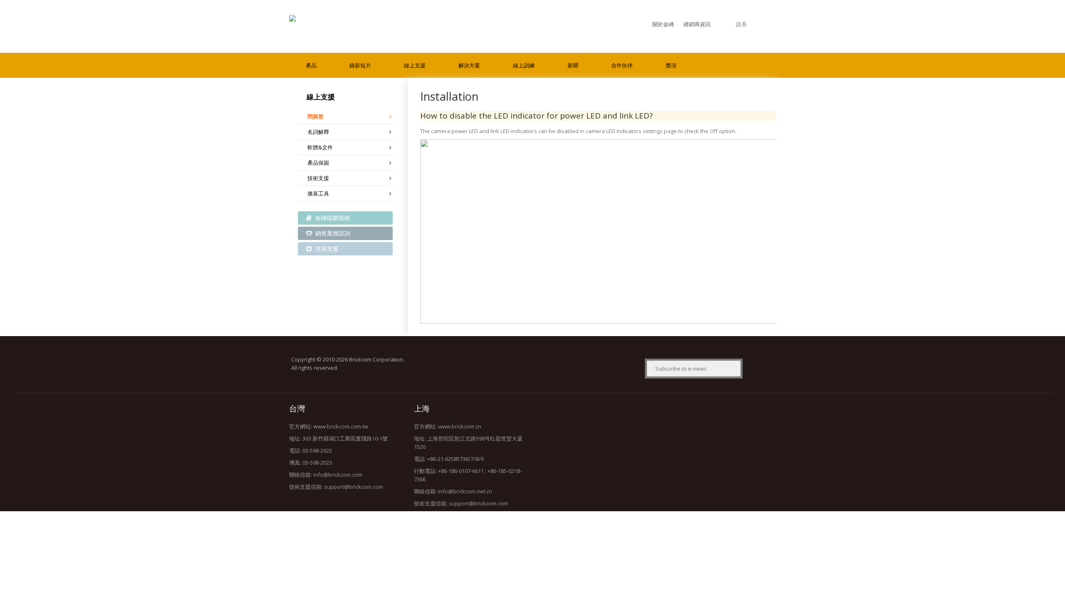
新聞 (572, 65)
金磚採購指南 (331, 218)
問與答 (315, 116)
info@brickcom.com (337, 474)
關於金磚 (663, 24)
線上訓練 (524, 65)
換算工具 (318, 193)
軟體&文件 (320, 147)
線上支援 (415, 65)
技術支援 (318, 178)
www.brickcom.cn (459, 426)
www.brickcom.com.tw (340, 426)
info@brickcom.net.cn (465, 491)
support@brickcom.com (353, 486)
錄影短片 (360, 65)
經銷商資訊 (697, 24)
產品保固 (318, 162)
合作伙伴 (622, 65)
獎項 (671, 65)
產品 (311, 65)
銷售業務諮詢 (332, 233)
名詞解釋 (318, 132)
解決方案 (469, 65)
